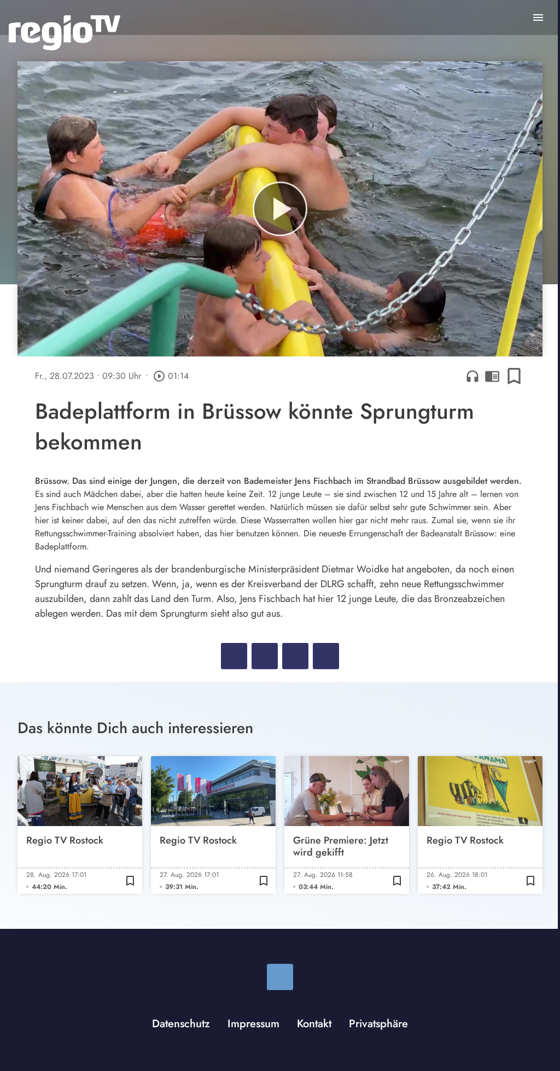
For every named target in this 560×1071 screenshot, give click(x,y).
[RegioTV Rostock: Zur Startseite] (64, 32)
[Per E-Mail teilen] (326, 656)
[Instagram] (280, 977)
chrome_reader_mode (492, 376)
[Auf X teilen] (265, 656)
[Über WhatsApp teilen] (295, 656)
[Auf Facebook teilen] (234, 656)
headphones (472, 376)
